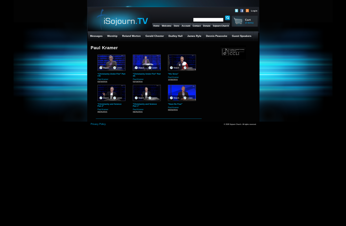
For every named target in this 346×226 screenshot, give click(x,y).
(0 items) (249, 23)
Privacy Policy (98, 124)
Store (176, 26)
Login (254, 11)
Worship (112, 35)
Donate (206, 26)
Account (186, 26)
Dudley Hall (175, 35)
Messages (96, 35)
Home (156, 26)
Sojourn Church (221, 26)
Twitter (236, 10)
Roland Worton (131, 35)
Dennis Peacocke (216, 35)
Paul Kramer (102, 79)
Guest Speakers (241, 35)
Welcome (166, 26)
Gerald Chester (154, 35)
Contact (197, 26)
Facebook (242, 10)
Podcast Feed (247, 10)
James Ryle (194, 35)
